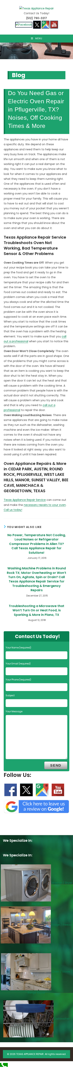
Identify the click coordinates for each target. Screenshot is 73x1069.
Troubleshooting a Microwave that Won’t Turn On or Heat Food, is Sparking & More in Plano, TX (36, 610)
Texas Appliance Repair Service (25, 500)
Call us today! (13, 510)
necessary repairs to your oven (45, 505)
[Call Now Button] (4, 1065)
